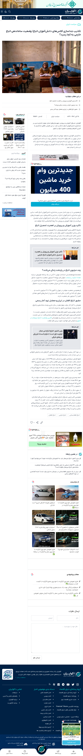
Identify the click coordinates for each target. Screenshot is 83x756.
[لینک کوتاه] (41, 422)
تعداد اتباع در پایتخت (73, 278)
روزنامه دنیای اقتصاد (69, 696)
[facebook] (58, 685)
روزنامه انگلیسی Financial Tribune (67, 706)
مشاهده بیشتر (8, 203)
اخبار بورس (47, 696)
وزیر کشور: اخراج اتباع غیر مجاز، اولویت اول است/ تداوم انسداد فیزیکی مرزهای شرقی (47, 334)
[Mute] (61, 445)
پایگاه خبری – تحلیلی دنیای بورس (68, 717)
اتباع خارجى (62, 415)
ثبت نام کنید (71, 743)
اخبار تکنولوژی (46, 720)
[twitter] (73, 685)
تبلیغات (14, 693)
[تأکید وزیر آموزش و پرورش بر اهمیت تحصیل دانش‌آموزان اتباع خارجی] (70, 255)
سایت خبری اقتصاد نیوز (68, 700)
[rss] (50, 685)
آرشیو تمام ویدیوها (45, 727)
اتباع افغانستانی (74, 415)
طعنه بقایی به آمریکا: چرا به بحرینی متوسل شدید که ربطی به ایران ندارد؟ (14, 170)
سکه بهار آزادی (76, 18)
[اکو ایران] (73, 12)
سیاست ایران (71, 24)
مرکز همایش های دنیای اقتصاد (66, 710)
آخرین (24, 153)
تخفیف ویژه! (41, 444)
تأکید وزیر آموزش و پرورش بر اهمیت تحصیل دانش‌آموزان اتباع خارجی (48, 253)
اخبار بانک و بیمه (45, 713)
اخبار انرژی (48, 706)
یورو (15, 18)
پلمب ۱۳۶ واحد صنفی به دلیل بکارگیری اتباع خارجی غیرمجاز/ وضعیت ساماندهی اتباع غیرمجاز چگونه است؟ (57, 466)
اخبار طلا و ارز (47, 700)
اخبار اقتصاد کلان (45, 693)
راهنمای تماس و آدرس (10, 696)
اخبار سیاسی (47, 717)
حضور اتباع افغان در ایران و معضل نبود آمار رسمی (64, 109)
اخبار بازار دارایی (46, 710)
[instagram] (77, 685)
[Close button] (80, 722)
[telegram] (63, 685)
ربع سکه (33, 18)
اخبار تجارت (47, 703)
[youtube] (68, 685)
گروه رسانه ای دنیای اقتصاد (67, 693)
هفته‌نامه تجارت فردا (69, 720)
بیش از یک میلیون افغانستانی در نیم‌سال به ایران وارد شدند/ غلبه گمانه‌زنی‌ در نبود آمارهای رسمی (54, 473)
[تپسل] (32, 164)
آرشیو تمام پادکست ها (44, 731)
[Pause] (58, 445)
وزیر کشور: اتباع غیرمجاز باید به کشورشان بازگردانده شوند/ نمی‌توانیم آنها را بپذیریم (55, 459)
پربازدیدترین (15, 153)
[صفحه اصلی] (41, 749)
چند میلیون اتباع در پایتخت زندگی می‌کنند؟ (66, 105)
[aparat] (54, 685)
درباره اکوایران (13, 700)
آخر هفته (48, 724)
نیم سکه (53, 18)
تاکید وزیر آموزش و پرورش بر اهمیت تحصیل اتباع (64, 101)
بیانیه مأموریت (12, 703)
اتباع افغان (52, 415)
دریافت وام (55, 204)
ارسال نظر (36, 658)
